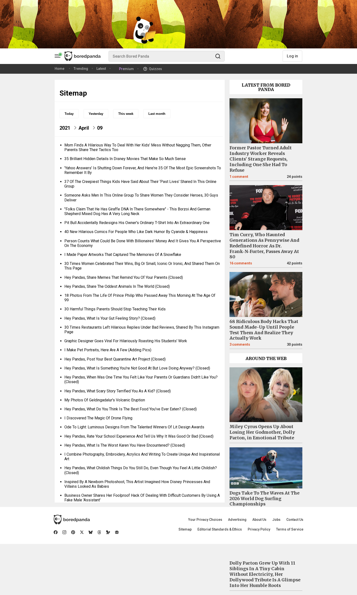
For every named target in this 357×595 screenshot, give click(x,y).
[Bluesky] (91, 532)
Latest (101, 69)
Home (59, 69)
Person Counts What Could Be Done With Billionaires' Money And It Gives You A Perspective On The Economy (142, 243)
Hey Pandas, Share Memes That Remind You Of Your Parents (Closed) (123, 277)
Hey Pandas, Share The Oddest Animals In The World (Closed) (117, 286)
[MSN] (108, 532)
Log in (292, 56)
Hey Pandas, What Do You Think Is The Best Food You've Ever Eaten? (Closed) (130, 409)
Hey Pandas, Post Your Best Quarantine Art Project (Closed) (115, 359)
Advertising (237, 520)
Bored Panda (72, 519)
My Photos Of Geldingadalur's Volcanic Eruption (104, 400)
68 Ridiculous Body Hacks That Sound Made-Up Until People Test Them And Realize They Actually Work (264, 330)
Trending (81, 69)
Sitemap (185, 529)
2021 (65, 128)
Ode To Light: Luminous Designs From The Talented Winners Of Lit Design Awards (134, 427)
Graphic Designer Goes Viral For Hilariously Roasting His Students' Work (125, 341)
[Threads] (99, 532)
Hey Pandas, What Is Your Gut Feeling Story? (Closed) (109, 318)
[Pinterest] (73, 532)
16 (241, 263)
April (83, 128)
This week (125, 114)
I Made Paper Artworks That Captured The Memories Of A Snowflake (122, 254)
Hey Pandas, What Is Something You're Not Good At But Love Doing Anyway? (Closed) (137, 368)
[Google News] (117, 532)
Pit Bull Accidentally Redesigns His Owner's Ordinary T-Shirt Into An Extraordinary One (137, 222)
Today (69, 114)
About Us (259, 520)
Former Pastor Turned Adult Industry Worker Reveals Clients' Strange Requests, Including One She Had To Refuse (261, 159)
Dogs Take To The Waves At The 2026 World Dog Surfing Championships (264, 498)
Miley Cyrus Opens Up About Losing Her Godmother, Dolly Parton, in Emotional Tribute (262, 432)
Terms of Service (289, 529)
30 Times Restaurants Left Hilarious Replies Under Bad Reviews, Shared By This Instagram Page (141, 329)
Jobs (276, 520)
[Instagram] (64, 532)
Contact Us (294, 520)
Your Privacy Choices (205, 520)
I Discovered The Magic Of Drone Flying (98, 418)
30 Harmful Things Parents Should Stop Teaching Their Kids (115, 309)
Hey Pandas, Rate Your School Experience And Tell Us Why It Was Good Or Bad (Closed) (138, 436)
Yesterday (96, 114)
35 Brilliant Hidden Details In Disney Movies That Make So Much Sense (125, 158)
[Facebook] (56, 532)
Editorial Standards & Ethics (219, 529)
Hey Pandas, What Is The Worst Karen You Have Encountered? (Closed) (124, 445)
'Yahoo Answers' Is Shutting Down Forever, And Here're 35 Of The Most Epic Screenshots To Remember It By (142, 170)
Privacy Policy (259, 529)
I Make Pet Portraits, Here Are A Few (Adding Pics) (107, 350)
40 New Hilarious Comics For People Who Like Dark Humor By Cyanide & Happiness (136, 231)
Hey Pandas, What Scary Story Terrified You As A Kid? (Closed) (117, 391)
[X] (82, 532)
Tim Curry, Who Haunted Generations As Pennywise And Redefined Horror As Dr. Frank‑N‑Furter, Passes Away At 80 (264, 246)
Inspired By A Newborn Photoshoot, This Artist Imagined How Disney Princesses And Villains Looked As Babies (137, 484)
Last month (156, 114)
